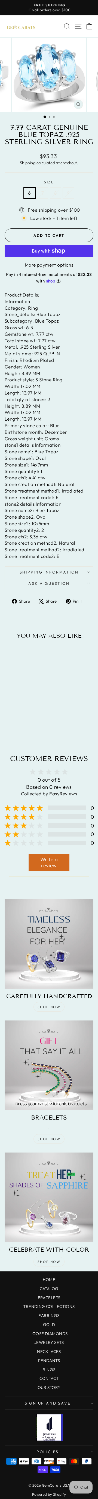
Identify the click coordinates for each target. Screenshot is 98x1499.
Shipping (27, 162)
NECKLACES (49, 1351)
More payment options (49, 265)
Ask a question (48, 583)
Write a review (49, 862)
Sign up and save (48, 1403)
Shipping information (49, 572)
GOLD (49, 1324)
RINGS (48, 1369)
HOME (49, 1279)
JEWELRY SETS (49, 1342)
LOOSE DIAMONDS (49, 1333)
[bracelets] (49, 1065)
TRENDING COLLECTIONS (49, 1306)
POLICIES (47, 1451)
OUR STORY (49, 1387)
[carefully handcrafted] (49, 944)
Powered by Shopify (49, 1494)
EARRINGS (48, 1315)
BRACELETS (49, 1297)
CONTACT (49, 1378)
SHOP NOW (49, 1007)
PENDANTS (49, 1360)
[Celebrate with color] (49, 1197)
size (49, 182)
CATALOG (49, 1288)
